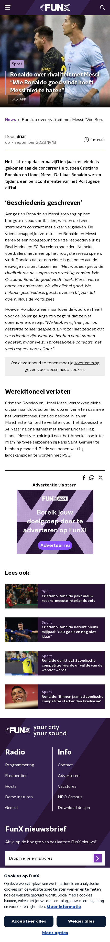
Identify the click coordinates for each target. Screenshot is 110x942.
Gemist (11, 808)
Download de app (74, 808)
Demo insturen (19, 797)
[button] (8, 8)
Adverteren (69, 776)
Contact (65, 765)
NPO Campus (70, 797)
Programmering (19, 765)
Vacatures (67, 786)
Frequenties (16, 776)
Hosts (11, 786)
